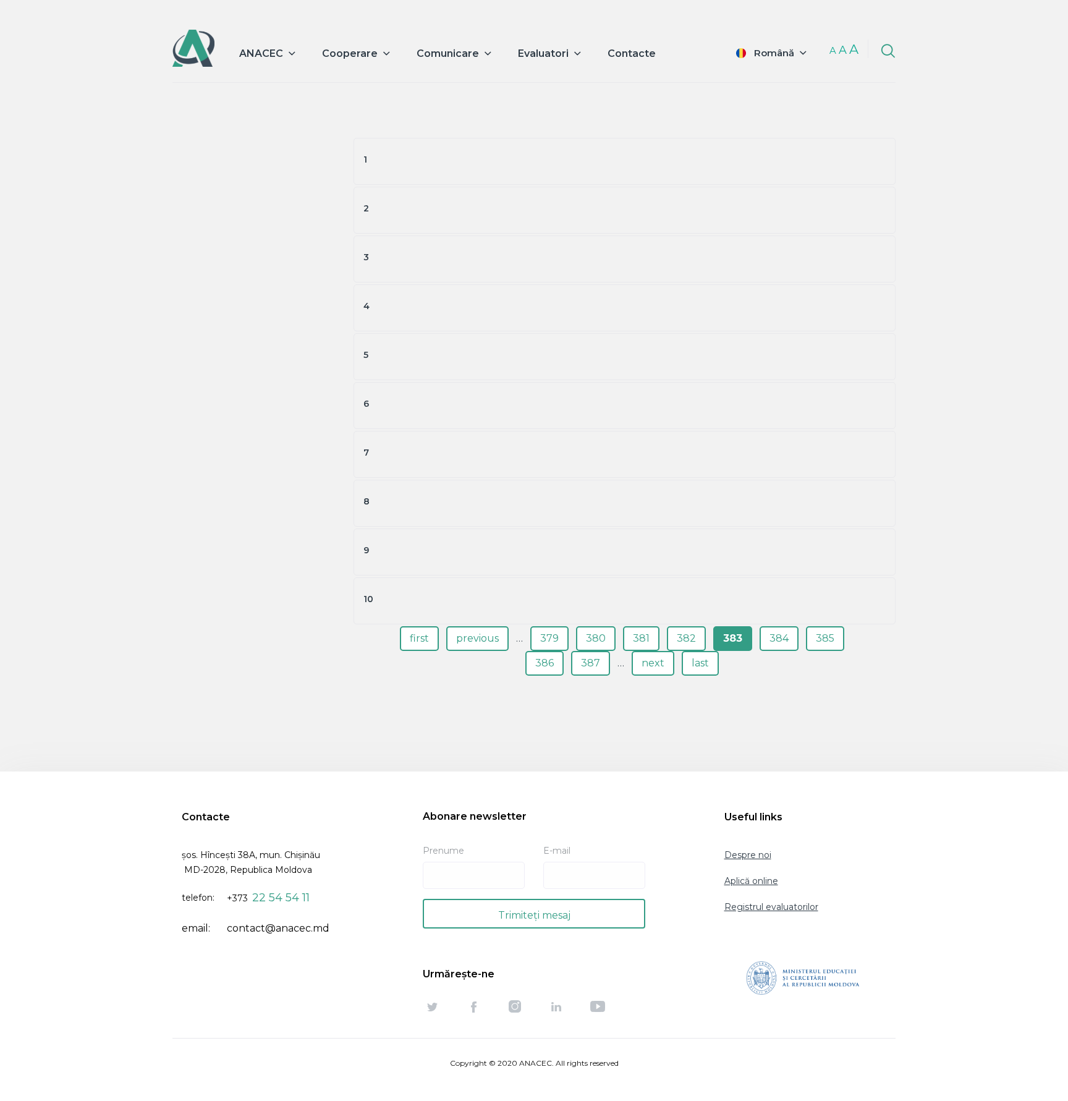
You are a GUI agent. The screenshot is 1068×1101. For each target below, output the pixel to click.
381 (641, 638)
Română (774, 53)
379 (549, 638)
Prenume (443, 850)
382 (686, 638)
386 (544, 663)
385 (825, 638)
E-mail (556, 850)
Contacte (632, 53)
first (419, 638)
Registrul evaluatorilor (771, 906)
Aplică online (751, 880)
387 (590, 663)
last (700, 663)
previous (477, 638)
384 (779, 638)
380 (596, 638)
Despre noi (747, 855)
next (653, 663)
